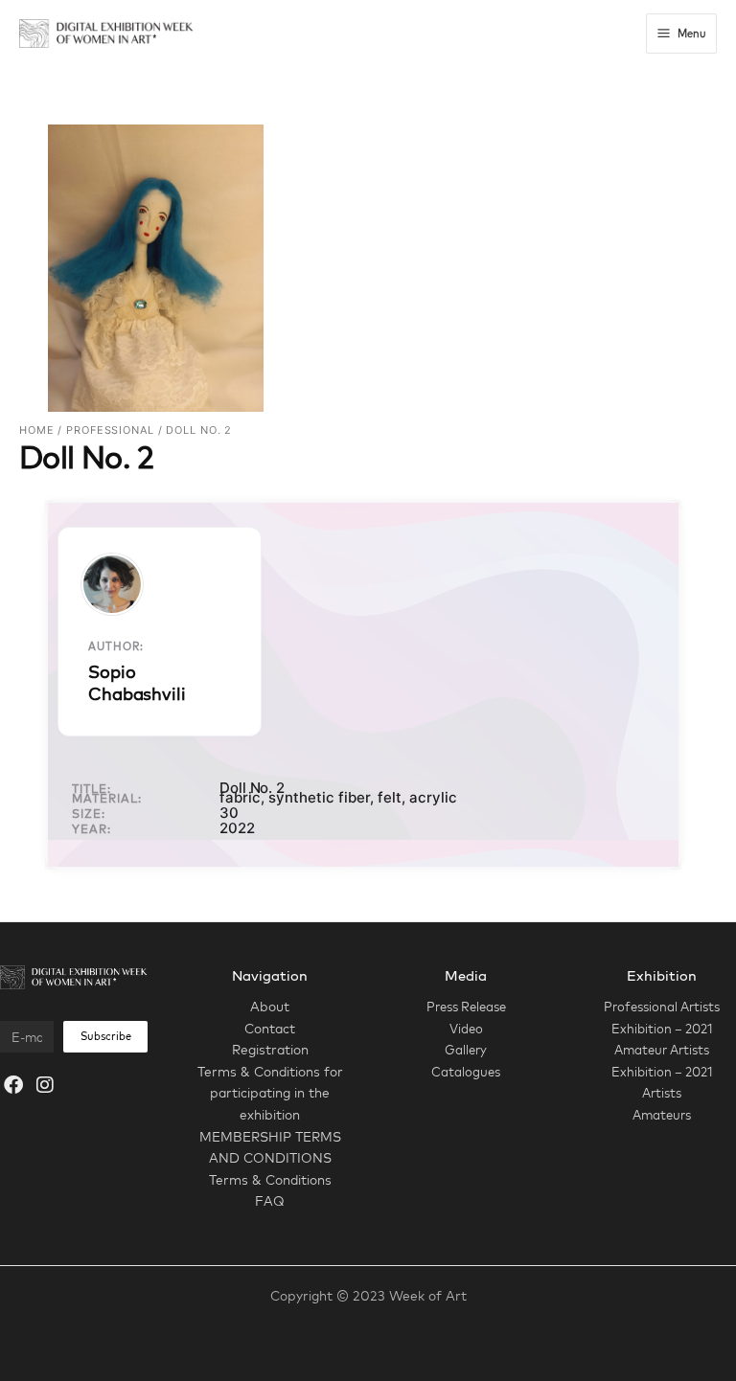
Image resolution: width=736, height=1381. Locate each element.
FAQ (270, 1200)
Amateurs (661, 1114)
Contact (269, 1028)
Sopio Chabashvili (136, 683)
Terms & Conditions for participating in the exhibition (270, 1092)
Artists (661, 1092)
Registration (270, 1049)
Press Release (466, 1006)
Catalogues (465, 1071)
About (269, 1006)
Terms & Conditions (270, 1179)
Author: (115, 646)
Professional (110, 430)
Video (466, 1028)
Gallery (466, 1049)
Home (37, 430)
